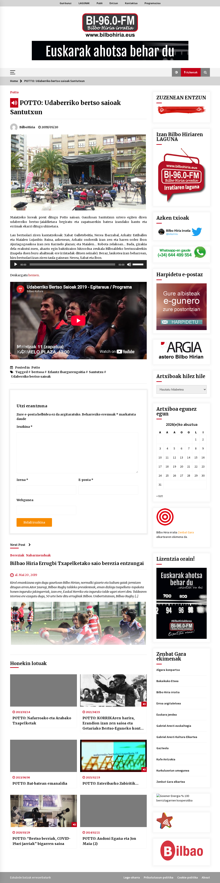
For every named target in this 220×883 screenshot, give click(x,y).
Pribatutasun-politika (158, 877)
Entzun (114, 3)
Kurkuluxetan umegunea (172, 770)
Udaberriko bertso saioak (31, 376)
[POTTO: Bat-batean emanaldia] (43, 756)
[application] (78, 264)
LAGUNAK (84, 3)
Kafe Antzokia (165, 759)
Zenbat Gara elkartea (170, 782)
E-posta (85, 480)
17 (160, 466)
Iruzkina (24, 427)
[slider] (139, 264)
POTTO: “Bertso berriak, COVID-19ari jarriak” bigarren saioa (41, 841)
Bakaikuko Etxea (167, 681)
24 (160, 475)
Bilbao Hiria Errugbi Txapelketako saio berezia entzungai (77, 563)
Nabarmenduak (38, 555)
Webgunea (25, 500)
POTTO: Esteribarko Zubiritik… (110, 783)
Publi (99, 3)
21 (188, 466)
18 (167, 466)
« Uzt (159, 496)
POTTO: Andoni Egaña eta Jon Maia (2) (109, 841)
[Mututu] (129, 264)
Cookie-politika (187, 877)
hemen (33, 275)
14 (188, 457)
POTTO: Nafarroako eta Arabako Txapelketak (41, 720)
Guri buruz (66, 3)
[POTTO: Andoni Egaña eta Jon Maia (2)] (113, 811)
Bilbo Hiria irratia (168, 692)
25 (167, 475)
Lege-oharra (132, 877)
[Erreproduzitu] (16, 264)
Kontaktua (131, 3)
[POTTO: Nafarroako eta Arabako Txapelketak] (43, 690)
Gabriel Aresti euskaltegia (173, 726)
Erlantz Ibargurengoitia (66, 372)
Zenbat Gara (186, 532)
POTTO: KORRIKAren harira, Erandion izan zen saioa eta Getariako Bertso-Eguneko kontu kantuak (112, 723)
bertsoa (38, 372)
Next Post (17, 545)
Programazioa (152, 3)
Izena (22, 480)
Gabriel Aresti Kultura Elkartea (176, 737)
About (206, 877)
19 (174, 466)
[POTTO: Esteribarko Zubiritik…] (113, 756)
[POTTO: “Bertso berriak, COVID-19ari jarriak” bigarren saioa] (43, 811)
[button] (176, 72)
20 (181, 466)
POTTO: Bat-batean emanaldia (39, 783)
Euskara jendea (166, 714)
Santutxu (96, 372)
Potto (14, 92)
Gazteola (162, 748)
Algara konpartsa (168, 670)
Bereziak (17, 555)
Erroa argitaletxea (168, 703)
